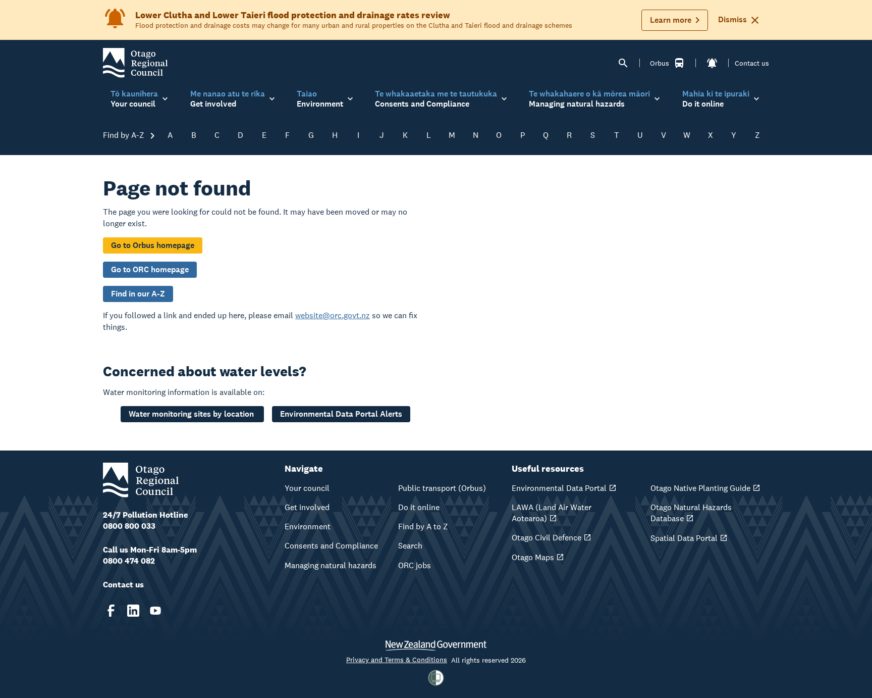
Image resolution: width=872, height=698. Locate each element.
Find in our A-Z (138, 293)
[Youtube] (155, 611)
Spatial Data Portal (684, 538)
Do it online (419, 507)
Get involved (307, 507)
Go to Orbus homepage (152, 245)
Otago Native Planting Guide (700, 488)
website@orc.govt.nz (332, 315)
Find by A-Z (124, 135)
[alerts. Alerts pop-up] (712, 63)
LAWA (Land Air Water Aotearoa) (551, 513)
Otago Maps (533, 557)
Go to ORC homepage (150, 269)
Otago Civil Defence (546, 537)
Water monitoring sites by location (192, 414)
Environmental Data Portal (559, 488)
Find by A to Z (423, 526)
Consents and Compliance (331, 545)
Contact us (752, 63)
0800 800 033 (129, 526)
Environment (308, 526)
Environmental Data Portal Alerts (341, 414)
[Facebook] (111, 611)
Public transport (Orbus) (442, 488)
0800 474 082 (129, 561)
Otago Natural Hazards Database (691, 513)
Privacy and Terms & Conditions (396, 659)
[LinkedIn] (133, 611)
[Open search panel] (623, 63)
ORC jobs (414, 565)
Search (410, 545)
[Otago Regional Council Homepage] (135, 62)
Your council (307, 488)
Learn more (670, 20)
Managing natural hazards (330, 565)
